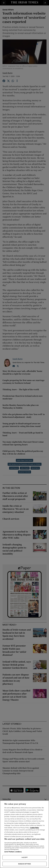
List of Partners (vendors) (13, 852)
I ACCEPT (24, 857)
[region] (24, 834)
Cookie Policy (34, 828)
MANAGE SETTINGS (24, 864)
